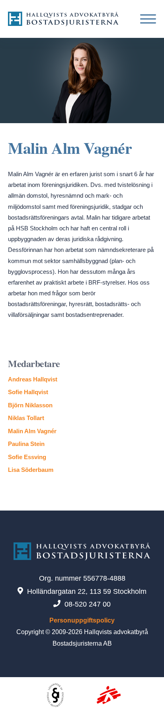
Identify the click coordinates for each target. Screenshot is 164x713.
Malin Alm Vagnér (32, 431)
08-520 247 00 (87, 604)
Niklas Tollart (26, 417)
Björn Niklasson (30, 405)
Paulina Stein (26, 443)
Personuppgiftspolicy (82, 620)
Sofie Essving (27, 457)
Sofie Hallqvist (28, 392)
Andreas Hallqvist (32, 379)
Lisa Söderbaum (30, 469)
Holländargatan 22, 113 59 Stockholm (86, 591)
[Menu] (145, 19)
